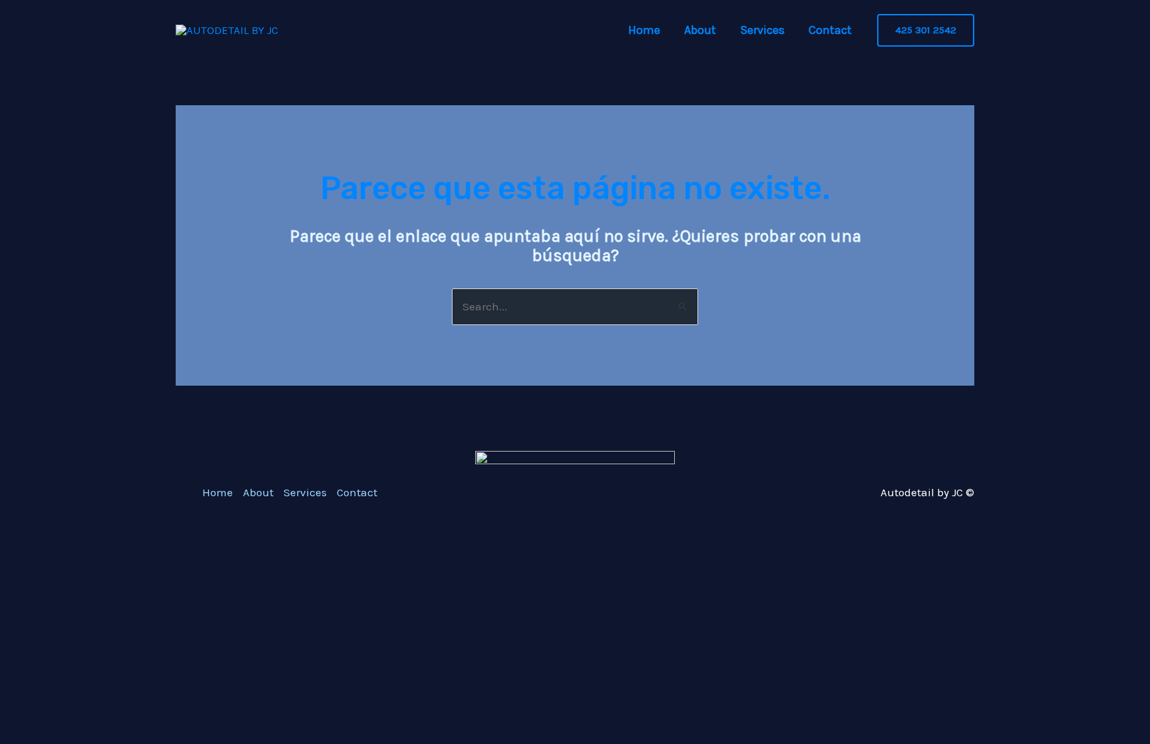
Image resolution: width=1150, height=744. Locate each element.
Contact (830, 30)
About (700, 30)
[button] (925, 30)
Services (762, 30)
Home (644, 30)
